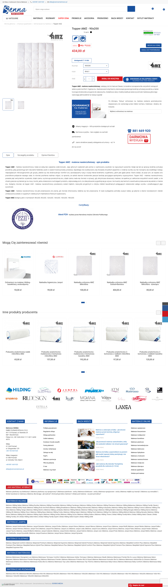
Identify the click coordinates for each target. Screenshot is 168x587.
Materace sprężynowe (138, 428)
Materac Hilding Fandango (69, 505)
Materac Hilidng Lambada (53, 510)
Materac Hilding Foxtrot (136, 507)
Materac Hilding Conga (89, 510)
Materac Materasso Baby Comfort (130, 562)
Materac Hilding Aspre (35, 514)
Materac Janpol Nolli (119, 526)
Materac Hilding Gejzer (72, 512)
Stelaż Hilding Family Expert (49, 517)
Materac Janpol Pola (109, 531)
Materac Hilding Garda (52, 514)
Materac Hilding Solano (85, 514)
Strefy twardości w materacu (16, 494)
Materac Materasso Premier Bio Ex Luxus (122, 557)
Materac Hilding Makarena (126, 505)
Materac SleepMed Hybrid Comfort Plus (82, 545)
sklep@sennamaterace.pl (58, 2)
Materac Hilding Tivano (103, 514)
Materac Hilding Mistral (120, 512)
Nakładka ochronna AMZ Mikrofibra (84, 283)
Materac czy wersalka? (149, 492)
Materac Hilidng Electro (35, 510)
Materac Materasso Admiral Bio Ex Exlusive (134, 559)
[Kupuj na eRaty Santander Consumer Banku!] (82, 45)
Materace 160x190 (153, 574)
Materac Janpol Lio (61, 529)
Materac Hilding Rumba (30, 505)
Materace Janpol (16, 522)
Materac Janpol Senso (56, 533)
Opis (8, 155)
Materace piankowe (137, 442)
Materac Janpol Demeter (36, 526)
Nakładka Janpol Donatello (18, 533)
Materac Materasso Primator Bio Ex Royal (77, 559)
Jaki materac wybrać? (19, 487)
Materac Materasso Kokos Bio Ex (36, 562)
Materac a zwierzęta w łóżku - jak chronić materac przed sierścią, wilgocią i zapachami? (110, 432)
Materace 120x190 (95, 574)
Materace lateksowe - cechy (88, 492)
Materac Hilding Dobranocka (81, 507)
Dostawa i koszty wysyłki (51, 442)
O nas (45, 466)
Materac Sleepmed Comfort (16, 543)
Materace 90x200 (52, 574)
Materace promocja (49, 459)
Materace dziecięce (137, 466)
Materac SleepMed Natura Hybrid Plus (30, 545)
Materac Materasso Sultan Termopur (74, 557)
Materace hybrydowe (137, 452)
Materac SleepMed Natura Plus (56, 545)
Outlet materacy (48, 438)
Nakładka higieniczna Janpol (51, 282)
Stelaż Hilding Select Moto (29, 517)
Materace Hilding (16, 501)
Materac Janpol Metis (142, 531)
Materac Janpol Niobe (136, 526)
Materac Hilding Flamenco (106, 505)
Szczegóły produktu (25, 155)
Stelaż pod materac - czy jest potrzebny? (87, 494)
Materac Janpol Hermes (14, 529)
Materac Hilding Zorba (88, 505)
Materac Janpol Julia (76, 529)
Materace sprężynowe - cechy (109, 492)
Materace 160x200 (12, 576)
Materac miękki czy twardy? (130, 492)
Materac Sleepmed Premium (36, 543)
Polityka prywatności (50, 428)
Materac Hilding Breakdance (60, 507)
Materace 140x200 (138, 574)
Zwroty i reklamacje (49, 449)
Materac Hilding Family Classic (147, 505)
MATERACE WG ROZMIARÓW (20, 569)
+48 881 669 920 (38, 2)
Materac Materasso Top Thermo (82, 562)
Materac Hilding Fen (104, 512)
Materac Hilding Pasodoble (50, 505)
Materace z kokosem (138, 456)
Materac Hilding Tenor (22, 512)
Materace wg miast (49, 470)
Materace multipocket (138, 435)
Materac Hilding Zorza (68, 514)
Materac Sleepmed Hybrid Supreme (106, 543)
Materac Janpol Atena (70, 526)
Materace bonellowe (137, 438)
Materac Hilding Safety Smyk (16, 507)
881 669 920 (141, 131)
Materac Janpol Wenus (87, 526)
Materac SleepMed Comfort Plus (131, 543)
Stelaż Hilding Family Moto (121, 514)
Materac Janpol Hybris (78, 531)
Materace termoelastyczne (139, 445)
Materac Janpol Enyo (104, 526)
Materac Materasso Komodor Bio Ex (106, 559)
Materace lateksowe (137, 449)
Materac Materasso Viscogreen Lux (18, 557)
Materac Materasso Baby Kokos (105, 562)
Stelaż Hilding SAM (86, 517)
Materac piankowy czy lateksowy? (18, 492)
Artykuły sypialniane (137, 470)
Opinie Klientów (48, 155)
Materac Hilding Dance (142, 510)
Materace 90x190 (39, 574)
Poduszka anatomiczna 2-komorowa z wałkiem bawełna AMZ (150, 354)
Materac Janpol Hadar (143, 529)
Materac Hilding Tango (18, 510)
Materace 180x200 (27, 576)
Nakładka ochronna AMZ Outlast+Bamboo (117, 283)
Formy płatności (48, 445)
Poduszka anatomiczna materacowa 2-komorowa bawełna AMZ (84, 354)
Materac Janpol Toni (31, 529)
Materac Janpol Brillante (25, 531)
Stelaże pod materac (137, 473)
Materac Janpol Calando (43, 531)
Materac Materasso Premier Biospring (26, 559)
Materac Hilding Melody (72, 510)
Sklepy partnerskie (49, 435)
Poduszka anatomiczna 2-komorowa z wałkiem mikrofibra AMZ (117, 354)
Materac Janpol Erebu (53, 526)
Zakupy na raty (48, 452)
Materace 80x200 (25, 574)
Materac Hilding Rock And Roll (38, 507)
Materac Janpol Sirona (109, 529)
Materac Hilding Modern (107, 510)
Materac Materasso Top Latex (59, 562)
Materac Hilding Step (119, 507)
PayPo (45, 456)
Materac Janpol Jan (94, 531)
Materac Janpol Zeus (125, 531)
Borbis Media (57, 583)
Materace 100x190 (66, 574)
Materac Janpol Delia (152, 526)
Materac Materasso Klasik (97, 557)
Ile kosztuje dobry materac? (62, 494)
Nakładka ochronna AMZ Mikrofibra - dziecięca (150, 283)
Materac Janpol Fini (47, 529)
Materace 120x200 (109, 574)
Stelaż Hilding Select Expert (69, 517)
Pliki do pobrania (48, 463)
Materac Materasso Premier (51, 559)
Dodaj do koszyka (110, 79)
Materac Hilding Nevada (138, 512)
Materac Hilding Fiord (88, 512)
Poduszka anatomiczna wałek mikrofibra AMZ (18, 353)
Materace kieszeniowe (138, 431)
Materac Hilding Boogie (125, 510)
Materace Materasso (18, 553)
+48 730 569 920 (12, 451)
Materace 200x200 (41, 576)
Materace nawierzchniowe (139, 459)
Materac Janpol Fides (126, 529)
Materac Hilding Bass (38, 512)
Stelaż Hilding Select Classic (142, 514)
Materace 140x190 (124, 574)
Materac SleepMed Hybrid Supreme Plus (140, 545)
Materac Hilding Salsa (14, 505)
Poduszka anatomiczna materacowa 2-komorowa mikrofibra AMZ (51, 354)
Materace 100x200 (81, 574)
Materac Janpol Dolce (61, 531)
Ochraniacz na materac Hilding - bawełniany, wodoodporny (18, 283)
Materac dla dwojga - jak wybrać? (39, 494)
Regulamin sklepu (49, 431)
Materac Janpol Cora (92, 529)
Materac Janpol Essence (38, 533)
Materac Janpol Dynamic (74, 533)
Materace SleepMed (17, 538)
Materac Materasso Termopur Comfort (46, 557)
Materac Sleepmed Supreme (57, 543)
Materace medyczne (137, 463)
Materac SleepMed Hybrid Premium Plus (111, 545)
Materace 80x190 (12, 574)
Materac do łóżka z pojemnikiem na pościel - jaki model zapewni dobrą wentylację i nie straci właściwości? (112, 454)
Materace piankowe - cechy (67, 492)
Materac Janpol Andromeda (16, 526)
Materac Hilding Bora (18, 514)
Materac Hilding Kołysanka (101, 507)
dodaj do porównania (150, 50)
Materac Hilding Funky (55, 512)
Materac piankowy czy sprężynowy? (44, 492)
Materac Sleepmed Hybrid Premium (80, 543)
